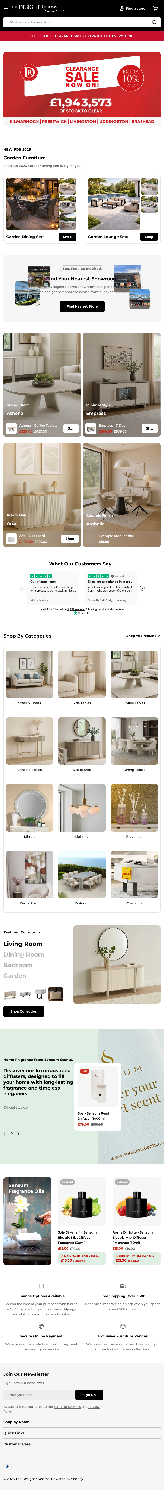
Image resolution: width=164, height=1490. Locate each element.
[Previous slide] (4, 1133)
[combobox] (82, 22)
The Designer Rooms (33, 1479)
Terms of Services (67, 1407)
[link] (67, 186)
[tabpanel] (33, 1002)
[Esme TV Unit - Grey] (25, 994)
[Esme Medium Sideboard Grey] (55, 994)
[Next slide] (18, 1133)
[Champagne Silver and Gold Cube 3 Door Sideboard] (10, 994)
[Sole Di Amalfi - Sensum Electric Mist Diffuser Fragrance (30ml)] (82, 1201)
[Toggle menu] (6, 8)
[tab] (22, 944)
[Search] (154, 22)
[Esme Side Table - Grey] (41, 994)
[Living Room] (117, 964)
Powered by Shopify (67, 1479)
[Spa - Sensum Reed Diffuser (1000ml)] (98, 1086)
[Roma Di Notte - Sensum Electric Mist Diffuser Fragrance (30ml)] (137, 1201)
